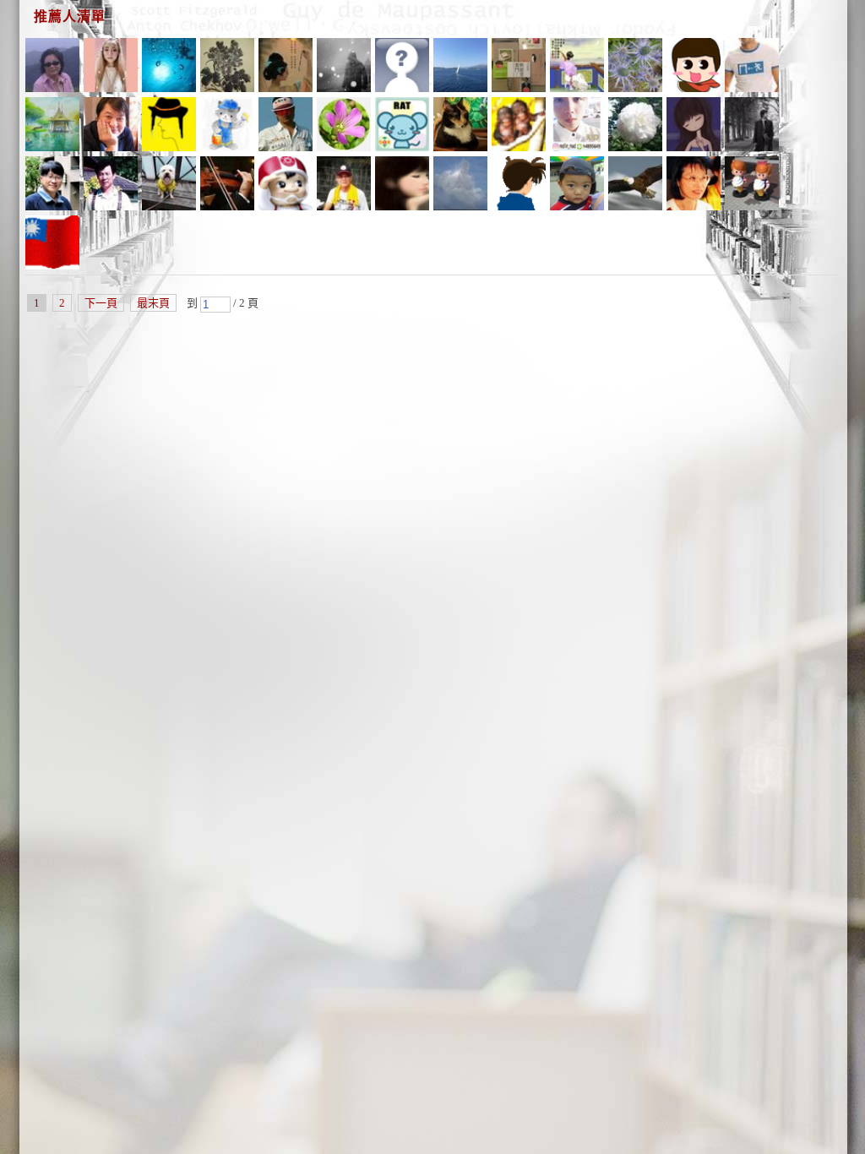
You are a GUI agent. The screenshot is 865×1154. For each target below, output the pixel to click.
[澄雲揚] (52, 126)
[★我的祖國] (460, 126)
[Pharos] (285, 185)
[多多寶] (519, 67)
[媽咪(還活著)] (693, 126)
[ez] (519, 126)
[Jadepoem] (460, 67)
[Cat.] (169, 67)
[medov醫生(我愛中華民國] (460, 185)
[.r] (344, 67)
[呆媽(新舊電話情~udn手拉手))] (693, 67)
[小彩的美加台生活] (635, 67)
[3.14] (402, 126)
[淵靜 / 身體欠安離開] (752, 126)
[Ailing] (227, 67)
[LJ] (227, 126)
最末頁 (153, 303)
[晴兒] (402, 185)
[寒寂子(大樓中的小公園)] (111, 185)
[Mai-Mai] (577, 185)
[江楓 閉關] (577, 67)
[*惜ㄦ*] (635, 126)
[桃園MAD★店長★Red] (577, 126)
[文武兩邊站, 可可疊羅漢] (52, 245)
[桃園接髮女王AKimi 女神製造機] (111, 67)
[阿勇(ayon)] (344, 185)
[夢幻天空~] (111, 126)
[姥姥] (169, 185)
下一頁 (100, 303)
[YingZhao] (635, 185)
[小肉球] (519, 185)
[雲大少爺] (752, 67)
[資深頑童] (52, 67)
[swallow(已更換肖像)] (752, 185)
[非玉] (169, 126)
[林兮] (52, 185)
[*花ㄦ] (344, 126)
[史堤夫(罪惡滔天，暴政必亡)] (227, 185)
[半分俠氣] (285, 67)
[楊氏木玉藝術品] (285, 126)
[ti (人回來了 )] (693, 185)
